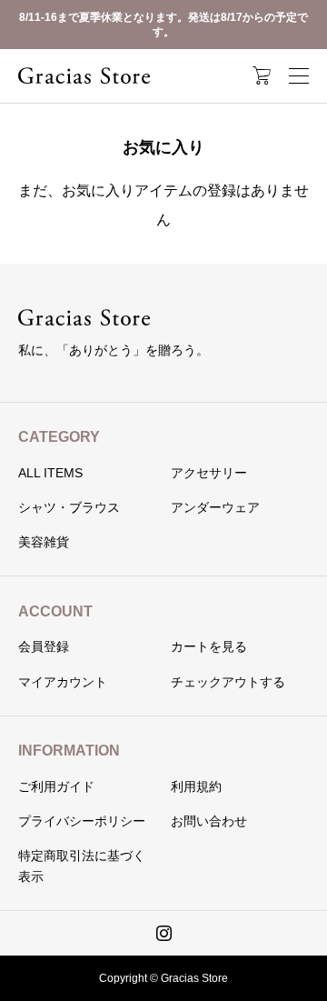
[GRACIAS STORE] (84, 75)
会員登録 (43, 646)
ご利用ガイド (56, 786)
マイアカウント (62, 682)
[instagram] (164, 933)
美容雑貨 (43, 542)
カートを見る (209, 646)
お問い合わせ (209, 821)
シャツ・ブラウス (69, 507)
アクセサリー (209, 472)
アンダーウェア (215, 507)
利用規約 (196, 786)
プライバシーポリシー (81, 821)
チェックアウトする (228, 682)
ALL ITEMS (50, 472)
